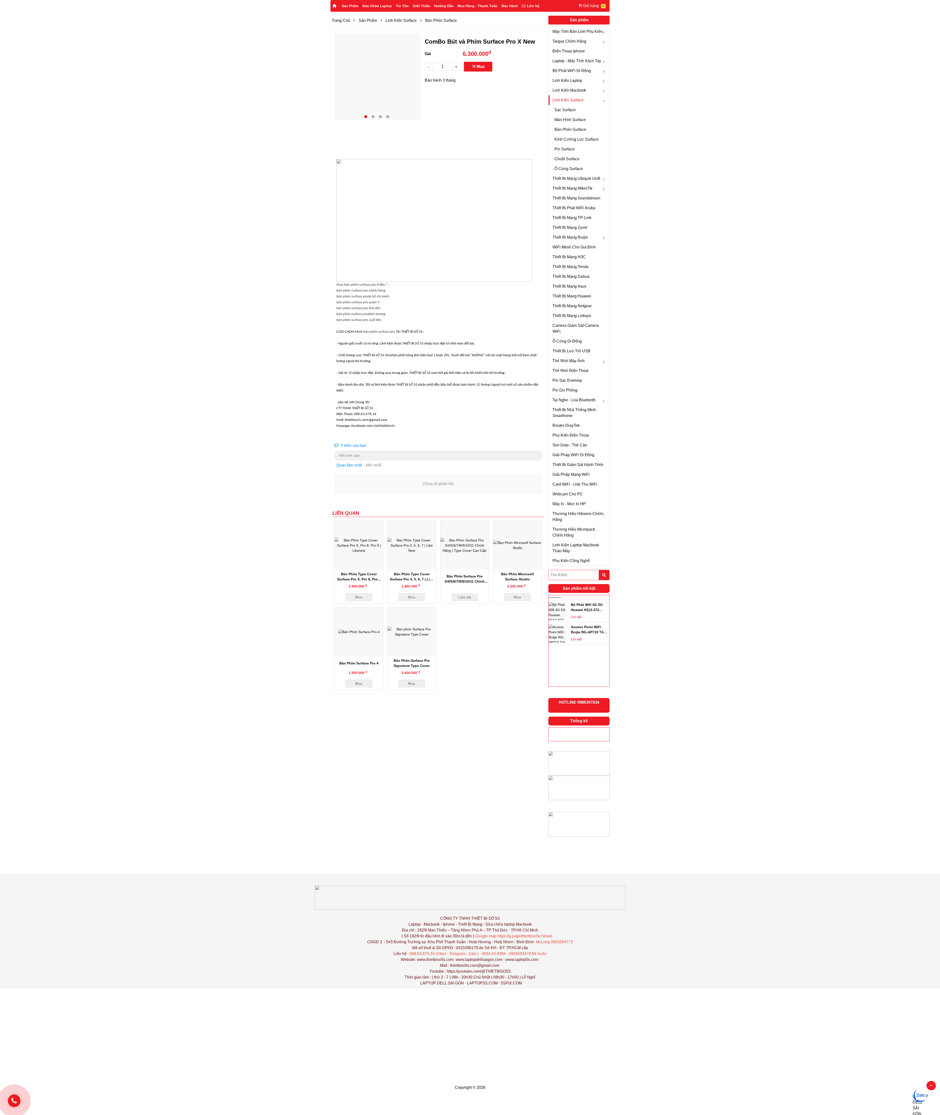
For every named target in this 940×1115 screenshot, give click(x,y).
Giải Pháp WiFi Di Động (573, 455)
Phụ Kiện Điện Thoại (570, 435)
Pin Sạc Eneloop (567, 380)
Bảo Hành (510, 6)
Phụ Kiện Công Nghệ (571, 561)
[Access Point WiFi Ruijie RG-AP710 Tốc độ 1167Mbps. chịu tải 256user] (558, 606)
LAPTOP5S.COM (482, 983)
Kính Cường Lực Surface (576, 139)
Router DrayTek (566, 425)
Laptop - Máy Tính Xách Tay (576, 61)
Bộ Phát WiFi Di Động (571, 71)
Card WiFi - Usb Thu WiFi (574, 484)
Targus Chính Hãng (569, 41)
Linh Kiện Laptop (567, 80)
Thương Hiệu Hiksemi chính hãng (577, 517)
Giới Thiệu (421, 6)
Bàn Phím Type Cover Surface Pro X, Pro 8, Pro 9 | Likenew (359, 579)
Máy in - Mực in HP (569, 504)
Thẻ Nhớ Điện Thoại (570, 370)
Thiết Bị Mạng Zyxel (569, 227)
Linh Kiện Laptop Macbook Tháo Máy (575, 548)
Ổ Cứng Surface (568, 169)
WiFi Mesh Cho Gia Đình (574, 247)
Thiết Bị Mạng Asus (569, 286)
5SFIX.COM (511, 983)
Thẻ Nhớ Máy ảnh (568, 361)
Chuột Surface (566, 159)
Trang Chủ (341, 20)
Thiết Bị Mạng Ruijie (570, 237)
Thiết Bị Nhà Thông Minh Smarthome (574, 413)
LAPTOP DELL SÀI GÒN (442, 983)
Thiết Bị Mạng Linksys (571, 316)
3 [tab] (380, 116)
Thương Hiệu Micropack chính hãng (573, 532)
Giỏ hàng (591, 6)
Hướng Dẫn (444, 6)
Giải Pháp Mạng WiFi (571, 474)
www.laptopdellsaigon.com (479, 959)
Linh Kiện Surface (568, 100)
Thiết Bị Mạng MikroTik (572, 188)
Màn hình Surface (570, 120)
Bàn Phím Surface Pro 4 (358, 663)
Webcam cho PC (567, 494)
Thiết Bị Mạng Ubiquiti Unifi (576, 178)
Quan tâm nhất (349, 465)
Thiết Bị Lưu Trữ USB (571, 351)
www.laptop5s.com (521, 959)
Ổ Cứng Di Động (567, 341)
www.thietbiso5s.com (435, 959)
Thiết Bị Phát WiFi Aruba (573, 208)
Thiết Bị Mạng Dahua (570, 276)
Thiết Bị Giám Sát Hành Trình (577, 465)
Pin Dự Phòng (564, 390)
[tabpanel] (377, 76)
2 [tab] (373, 116)
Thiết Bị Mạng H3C (569, 257)
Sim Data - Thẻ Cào (569, 445)
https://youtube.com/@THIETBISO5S (479, 971)
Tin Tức (402, 6)
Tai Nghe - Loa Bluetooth (574, 400)
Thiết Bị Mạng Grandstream (576, 198)
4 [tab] (387, 116)
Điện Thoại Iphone (568, 51)
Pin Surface (564, 149)
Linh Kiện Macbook (569, 90)
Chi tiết (576, 612)
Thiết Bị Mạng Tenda (570, 267)
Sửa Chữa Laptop (377, 6)
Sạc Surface (565, 110)
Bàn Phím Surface (570, 129)
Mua (480, 66)
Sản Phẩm (350, 6)
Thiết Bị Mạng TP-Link (571, 218)
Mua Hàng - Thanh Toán (478, 6)
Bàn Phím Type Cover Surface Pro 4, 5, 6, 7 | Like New (412, 579)
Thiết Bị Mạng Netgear (572, 306)
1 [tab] (365, 116)
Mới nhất (373, 465)
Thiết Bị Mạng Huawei (571, 296)
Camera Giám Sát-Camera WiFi (575, 328)
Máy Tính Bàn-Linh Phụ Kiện (577, 31)
